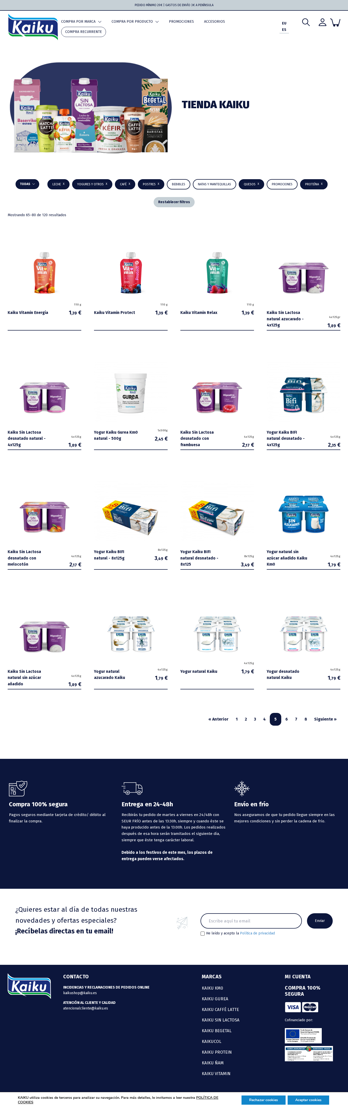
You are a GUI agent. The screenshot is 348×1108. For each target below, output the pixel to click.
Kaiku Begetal (217, 1030)
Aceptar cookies (308, 1100)
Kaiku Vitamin (216, 1073)
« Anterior (218, 719)
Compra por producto (132, 21)
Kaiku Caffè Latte (220, 1009)
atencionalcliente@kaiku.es (85, 1008)
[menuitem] (284, 23)
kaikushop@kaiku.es (80, 993)
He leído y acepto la (240, 933)
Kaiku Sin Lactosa (220, 1019)
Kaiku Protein (217, 1052)
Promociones (181, 21)
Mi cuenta (298, 976)
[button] (178, 184)
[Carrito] (335, 22)
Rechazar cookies (263, 1100)
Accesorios (214, 21)
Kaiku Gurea (215, 998)
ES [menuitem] (284, 30)
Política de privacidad (257, 933)
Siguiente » (325, 719)
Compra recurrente (83, 32)
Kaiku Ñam (213, 1062)
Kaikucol (211, 1041)
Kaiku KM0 (212, 988)
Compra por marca (78, 21)
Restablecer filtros (174, 202)
